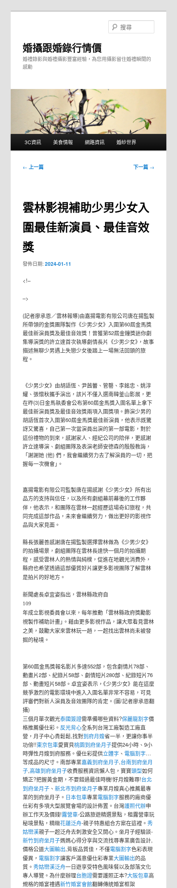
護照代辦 (135, 805)
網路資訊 (95, 141)
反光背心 (71, 727)
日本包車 (76, 797)
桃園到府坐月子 (93, 744)
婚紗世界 (126, 141)
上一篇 (33, 167)
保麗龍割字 (135, 718)
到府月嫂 (94, 736)
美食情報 (63, 141)
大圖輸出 (54, 849)
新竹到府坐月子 (41, 840)
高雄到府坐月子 (48, 770)
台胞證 (84, 875)
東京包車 (47, 744)
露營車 (70, 814)
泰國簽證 (71, 718)
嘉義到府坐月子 (100, 762)
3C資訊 (33, 141)
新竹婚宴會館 (76, 884)
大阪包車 (138, 875)
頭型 (136, 770)
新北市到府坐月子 (76, 788)
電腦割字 (135, 753)
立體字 (111, 753)
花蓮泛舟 (71, 823)
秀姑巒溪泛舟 (49, 866)
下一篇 (143, 167)
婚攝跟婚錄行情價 (62, 47)
